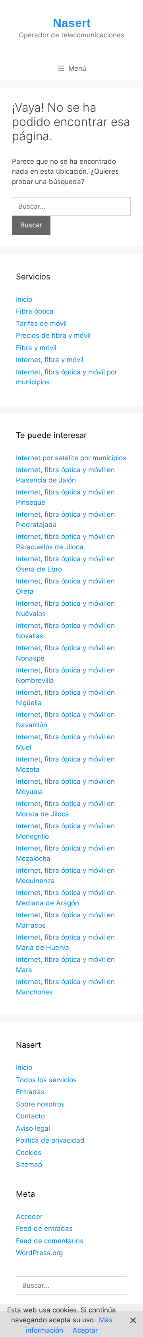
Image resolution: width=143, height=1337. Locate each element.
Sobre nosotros (40, 1104)
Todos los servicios (46, 1080)
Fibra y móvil (36, 348)
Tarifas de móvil (41, 323)
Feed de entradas (44, 1228)
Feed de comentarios (49, 1241)
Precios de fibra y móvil (53, 335)
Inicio (24, 299)
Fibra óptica (35, 311)
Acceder (29, 1217)
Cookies (28, 1153)
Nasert (72, 22)
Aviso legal (33, 1128)
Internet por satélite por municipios (71, 458)
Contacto (30, 1116)
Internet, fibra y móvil (49, 360)
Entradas (30, 1092)
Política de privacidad (50, 1140)
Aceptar (85, 1330)
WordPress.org (39, 1253)
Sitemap (29, 1164)
